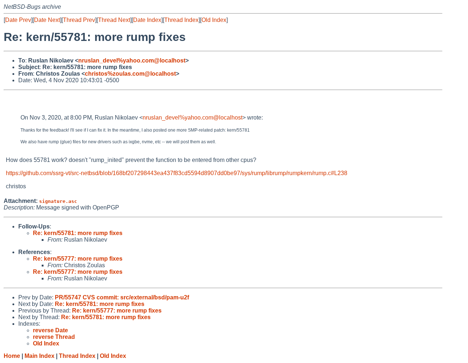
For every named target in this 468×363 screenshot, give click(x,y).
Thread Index (181, 20)
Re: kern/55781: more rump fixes (77, 233)
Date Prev (18, 20)
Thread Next (114, 20)
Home (12, 356)
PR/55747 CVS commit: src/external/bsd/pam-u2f (122, 297)
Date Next (47, 20)
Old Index (213, 20)
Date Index (147, 20)
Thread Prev (79, 20)
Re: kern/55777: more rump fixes (77, 259)
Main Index (39, 356)
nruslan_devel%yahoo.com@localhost (131, 60)
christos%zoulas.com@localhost (130, 74)
